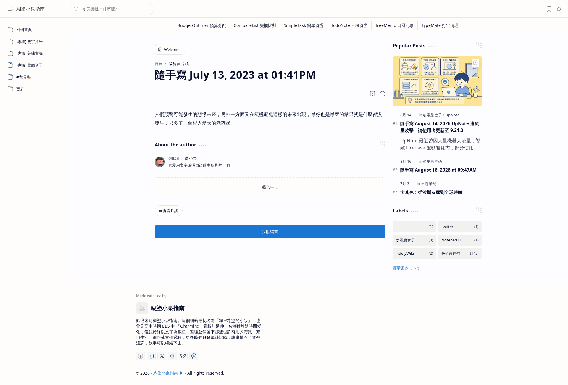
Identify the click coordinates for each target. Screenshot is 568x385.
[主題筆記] (428, 183)
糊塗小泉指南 (30, 9)
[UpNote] (452, 114)
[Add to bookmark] (475, 63)
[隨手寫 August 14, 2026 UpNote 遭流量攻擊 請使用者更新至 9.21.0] (437, 81)
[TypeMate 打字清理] (440, 25)
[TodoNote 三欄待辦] (349, 25)
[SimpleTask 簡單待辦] (303, 25)
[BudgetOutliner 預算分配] (202, 25)
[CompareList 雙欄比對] (255, 25)
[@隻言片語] (169, 210)
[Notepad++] (460, 240)
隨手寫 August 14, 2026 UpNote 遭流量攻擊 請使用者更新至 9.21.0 (439, 126)
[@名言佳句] (460, 253)
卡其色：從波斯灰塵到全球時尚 (431, 192)
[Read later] (372, 93)
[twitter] (460, 226)
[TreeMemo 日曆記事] (395, 25)
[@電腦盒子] (433, 114)
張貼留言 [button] (270, 231)
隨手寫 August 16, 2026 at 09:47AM (438, 170)
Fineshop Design (483, 373)
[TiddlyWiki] (414, 253)
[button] (10, 8)
